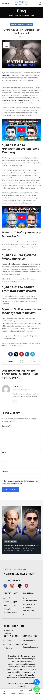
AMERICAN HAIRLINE (18, 574)
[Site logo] (21, 3)
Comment (6, 426)
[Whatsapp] (36, 689)
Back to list (21, 361)
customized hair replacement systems (21, 98)
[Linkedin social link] (27, 354)
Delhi (13, 631)
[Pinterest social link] (21, 354)
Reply (15, 401)
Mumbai (6, 631)
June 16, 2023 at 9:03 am (21, 390)
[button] (4, 530)
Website (5, 471)
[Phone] (36, 682)
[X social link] (16, 354)
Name (4, 452)
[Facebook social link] (10, 354)
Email (4, 462)
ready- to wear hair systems (12, 100)
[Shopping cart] (40, 3)
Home (11, 15)
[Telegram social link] (32, 354)
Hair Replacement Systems (24, 15)
